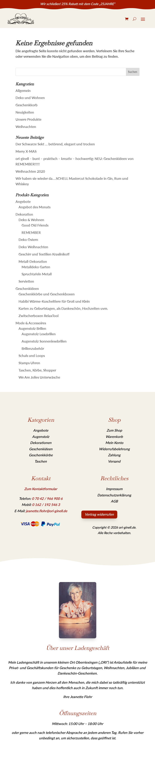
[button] (133, 72)
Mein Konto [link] (114, 443)
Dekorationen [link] (40, 443)
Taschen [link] (41, 461)
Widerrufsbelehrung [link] (114, 449)
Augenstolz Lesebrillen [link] (39, 334)
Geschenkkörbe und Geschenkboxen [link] (47, 294)
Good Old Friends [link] (35, 225)
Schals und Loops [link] (32, 355)
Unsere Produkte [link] (28, 119)
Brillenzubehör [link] (33, 348)
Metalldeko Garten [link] (36, 267)
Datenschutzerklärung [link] (114, 495)
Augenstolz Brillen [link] (32, 328)
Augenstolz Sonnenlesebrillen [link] (44, 341)
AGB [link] (114, 501)
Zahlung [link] (114, 455)
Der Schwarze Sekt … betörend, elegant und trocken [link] (55, 144)
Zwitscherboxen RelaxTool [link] (39, 316)
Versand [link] (114, 461)
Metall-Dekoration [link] (33, 261)
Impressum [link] (114, 489)
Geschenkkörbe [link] (41, 455)
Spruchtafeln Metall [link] (37, 274)
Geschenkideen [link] (27, 288)
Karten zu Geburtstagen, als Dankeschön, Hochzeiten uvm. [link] (63, 308)
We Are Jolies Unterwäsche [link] (39, 377)
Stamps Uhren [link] (29, 363)
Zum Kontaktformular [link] (40, 489)
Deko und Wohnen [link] (30, 98)
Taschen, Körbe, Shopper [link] (37, 370)
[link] (21, 18)
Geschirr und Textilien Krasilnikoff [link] (44, 254)
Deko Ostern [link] (28, 239)
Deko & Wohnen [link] (31, 220)
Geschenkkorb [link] (27, 105)
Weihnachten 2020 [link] (30, 171)
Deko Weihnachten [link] (33, 247)
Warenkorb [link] (114, 436)
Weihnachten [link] (26, 127)
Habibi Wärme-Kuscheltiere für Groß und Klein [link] (54, 301)
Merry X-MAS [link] (26, 151)
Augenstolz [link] (40, 436)
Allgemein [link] (23, 90)
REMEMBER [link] (31, 232)
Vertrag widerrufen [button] (99, 514)
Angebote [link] (23, 201)
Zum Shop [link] (114, 430)
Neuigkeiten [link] (25, 112)
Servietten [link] (26, 281)
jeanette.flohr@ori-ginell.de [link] (46, 511)
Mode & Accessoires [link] (31, 323)
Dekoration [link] (24, 214)
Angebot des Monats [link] (34, 207)
